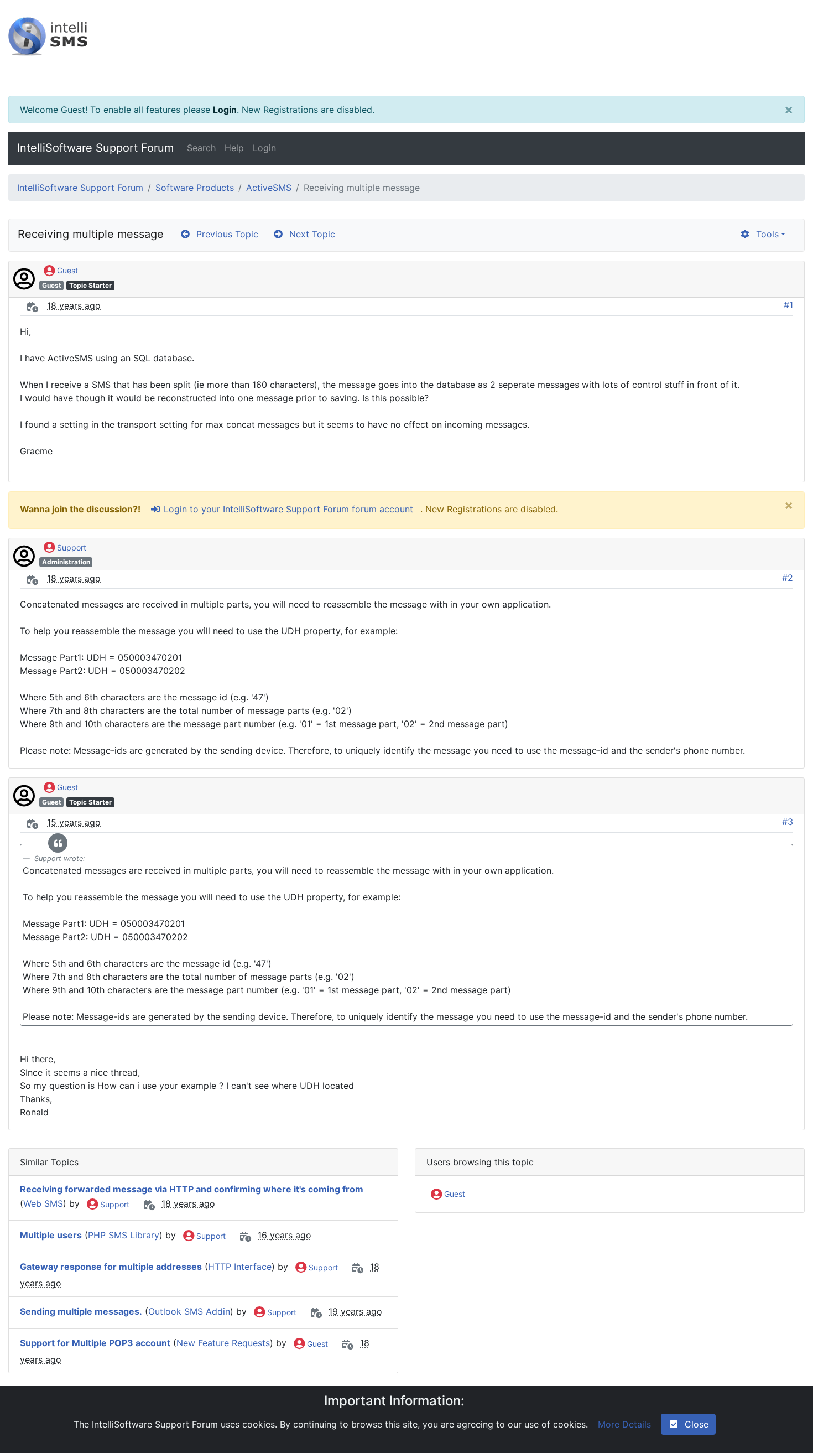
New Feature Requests (223, 1343)
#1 (788, 304)
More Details (624, 1424)
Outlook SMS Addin (189, 1311)
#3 (787, 821)
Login (225, 109)
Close (693, 1424)
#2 (787, 577)
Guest (66, 270)
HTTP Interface (240, 1267)
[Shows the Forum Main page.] (406, 47)
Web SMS (43, 1204)
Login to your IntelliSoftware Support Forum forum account (287, 509)
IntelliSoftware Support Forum (95, 147)
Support (70, 547)
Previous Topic (224, 234)
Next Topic (309, 234)
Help (234, 147)
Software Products (194, 187)
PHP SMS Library (123, 1235)
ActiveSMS (268, 187)
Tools (765, 234)
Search (201, 147)
